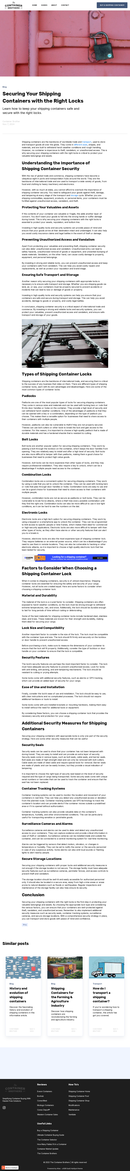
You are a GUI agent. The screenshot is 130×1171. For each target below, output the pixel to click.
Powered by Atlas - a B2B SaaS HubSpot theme (65, 1168)
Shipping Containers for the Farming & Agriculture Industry (62, 997)
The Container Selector (47, 1140)
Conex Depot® (43, 1110)
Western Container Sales (47, 1114)
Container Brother (11, 121)
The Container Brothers (47, 1153)
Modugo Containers (45, 1105)
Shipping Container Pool (79, 1096)
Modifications (74, 1105)
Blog (25, 925)
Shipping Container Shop (79, 1101)
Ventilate (72, 1114)
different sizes (80, 144)
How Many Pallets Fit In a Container (52, 1144)
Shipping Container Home (79, 1091)
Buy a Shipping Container (47, 1130)
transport (86, 142)
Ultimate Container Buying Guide (50, 1135)
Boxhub (40, 1096)
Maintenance (74, 1110)
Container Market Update (47, 1149)
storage (74, 195)
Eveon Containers (44, 1091)
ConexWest (42, 1101)
